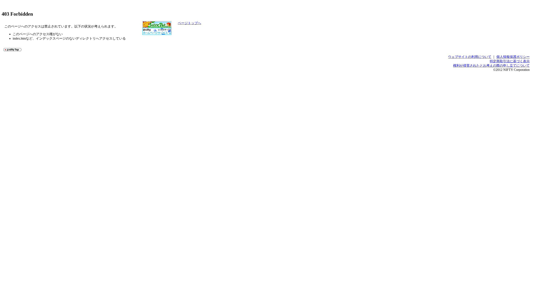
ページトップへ (189, 23)
